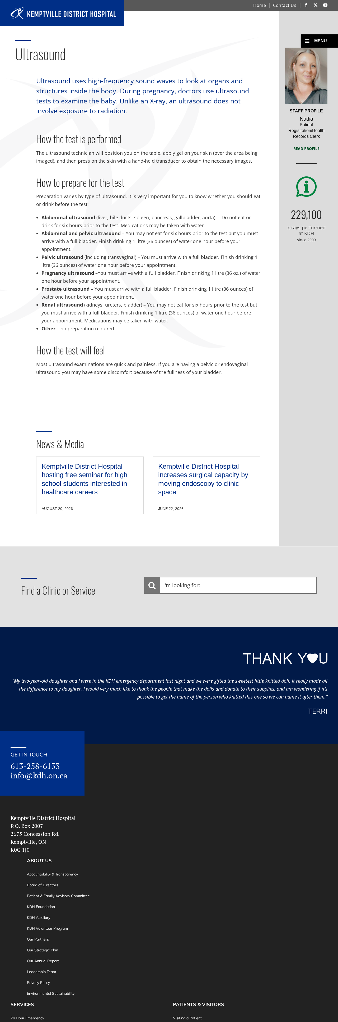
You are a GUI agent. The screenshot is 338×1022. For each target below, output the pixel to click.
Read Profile (306, 148)
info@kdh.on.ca (39, 775)
